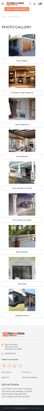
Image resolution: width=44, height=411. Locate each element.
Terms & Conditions (29, 377)
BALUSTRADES (22, 252)
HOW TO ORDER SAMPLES (17, 9)
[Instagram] (20, 365)
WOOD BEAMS (22, 156)
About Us (5, 377)
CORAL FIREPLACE (22, 124)
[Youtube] (15, 365)
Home (4, 17)
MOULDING (22, 284)
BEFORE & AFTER (22, 316)
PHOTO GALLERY (14, 17)
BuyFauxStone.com (22, 408)
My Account (6, 372)
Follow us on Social (10, 360)
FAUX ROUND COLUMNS (22, 220)
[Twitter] (4, 365)
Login (35, 4)
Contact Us (26, 372)
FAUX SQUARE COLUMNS (22, 188)
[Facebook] (9, 365)
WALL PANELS (22, 61)
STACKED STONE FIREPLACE (22, 93)
